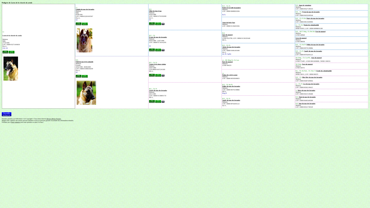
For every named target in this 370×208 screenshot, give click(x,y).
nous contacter (15, 122)
